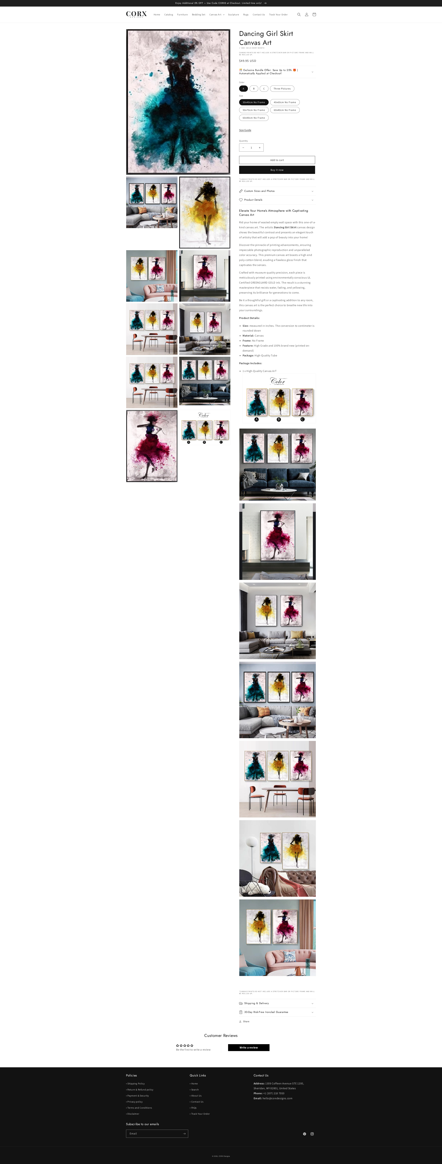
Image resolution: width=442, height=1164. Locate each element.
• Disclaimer (132, 1113)
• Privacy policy (134, 1101)
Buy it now (277, 169)
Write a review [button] (249, 1047)
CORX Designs (224, 1156)
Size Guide (245, 130)
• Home (194, 1083)
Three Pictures (282, 88)
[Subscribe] (184, 1134)
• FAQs (193, 1107)
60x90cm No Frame (254, 117)
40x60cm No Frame (285, 102)
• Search (194, 1089)
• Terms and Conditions (139, 1107)
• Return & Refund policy (139, 1089)
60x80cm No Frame (285, 110)
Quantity (243, 140)
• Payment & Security (137, 1095)
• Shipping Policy (135, 1083)
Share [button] (246, 1021)
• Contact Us (196, 1101)
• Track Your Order (200, 1113)
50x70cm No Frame (254, 110)
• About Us (195, 1095)
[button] (216, 14)
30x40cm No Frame (254, 102)
